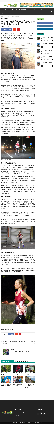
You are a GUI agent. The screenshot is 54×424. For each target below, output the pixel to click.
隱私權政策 (16, 415)
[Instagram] (50, 1)
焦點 (7, 18)
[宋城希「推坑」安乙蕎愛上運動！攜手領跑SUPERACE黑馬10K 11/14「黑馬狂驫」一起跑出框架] (30, 379)
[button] (51, 11)
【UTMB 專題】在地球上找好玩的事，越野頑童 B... (6, 386)
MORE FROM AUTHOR (21, 361)
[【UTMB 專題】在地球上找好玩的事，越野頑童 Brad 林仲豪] (6, 379)
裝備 (19, 9)
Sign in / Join (13, 0)
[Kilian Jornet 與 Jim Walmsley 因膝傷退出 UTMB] (6, 368)
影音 (16, 9)
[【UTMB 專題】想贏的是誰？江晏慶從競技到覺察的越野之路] (38, 51)
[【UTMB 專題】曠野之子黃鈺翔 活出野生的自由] (38, 38)
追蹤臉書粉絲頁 (24, 9)
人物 (9, 9)
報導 (4, 18)
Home (2, 16)
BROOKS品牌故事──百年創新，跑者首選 (27, 342)
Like (51, 23)
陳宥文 (3, 26)
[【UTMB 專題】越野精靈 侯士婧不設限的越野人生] (38, 64)
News (14, 382)
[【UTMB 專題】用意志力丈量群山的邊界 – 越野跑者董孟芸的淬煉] (38, 45)
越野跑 (12, 9)
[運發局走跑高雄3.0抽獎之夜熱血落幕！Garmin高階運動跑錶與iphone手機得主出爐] (18, 379)
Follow (50, 26)
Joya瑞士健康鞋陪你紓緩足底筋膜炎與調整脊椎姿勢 (9, 342)
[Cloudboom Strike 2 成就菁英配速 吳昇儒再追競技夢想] (30, 368)
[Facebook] (47, 1)
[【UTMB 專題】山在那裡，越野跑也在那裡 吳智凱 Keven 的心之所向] (38, 57)
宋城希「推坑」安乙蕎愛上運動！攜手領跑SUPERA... (30, 386)
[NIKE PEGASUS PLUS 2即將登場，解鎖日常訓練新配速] (18, 368)
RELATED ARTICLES (7, 361)
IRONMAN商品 (32, 9)
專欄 (2, 9)
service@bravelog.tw (24, 412)
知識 (6, 9)
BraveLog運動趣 (39, 9)
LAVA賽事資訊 (4, 13)
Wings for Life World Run (10, 329)
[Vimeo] (52, 1)
